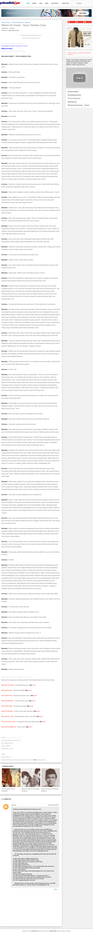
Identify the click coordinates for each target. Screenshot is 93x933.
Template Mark (52, 931)
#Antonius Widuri (6, 22)
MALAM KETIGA (6, 695)
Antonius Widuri (73, 91)
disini (34, 685)
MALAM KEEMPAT (7, 701)
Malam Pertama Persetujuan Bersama (31, 790)
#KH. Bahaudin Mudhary (18, 22)
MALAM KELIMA (6, 706)
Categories (54, 3)
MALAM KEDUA (6, 690)
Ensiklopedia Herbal (75, 95)
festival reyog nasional (75, 105)
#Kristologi (27, 22)
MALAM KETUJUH (7, 716)
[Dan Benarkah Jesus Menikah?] (11, 777)
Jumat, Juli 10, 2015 (53, 805)
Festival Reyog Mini (74, 98)
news (87, 105)
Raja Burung (72, 102)
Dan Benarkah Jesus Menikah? (8, 790)
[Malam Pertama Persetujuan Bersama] (31, 777)
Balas (55, 889)
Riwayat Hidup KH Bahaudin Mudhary (50, 790)
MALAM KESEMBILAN (8, 727)
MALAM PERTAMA (7, 685)
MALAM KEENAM (7, 711)
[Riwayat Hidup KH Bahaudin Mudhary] (50, 777)
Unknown (13, 805)
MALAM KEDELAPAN (8, 722)
